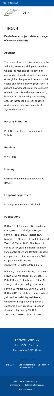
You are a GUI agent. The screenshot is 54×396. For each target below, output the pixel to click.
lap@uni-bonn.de (27, 340)
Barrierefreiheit (25, 389)
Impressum (15, 385)
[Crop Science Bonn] (10, 12)
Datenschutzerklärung (34, 385)
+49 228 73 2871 (27, 345)
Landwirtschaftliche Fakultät (27, 366)
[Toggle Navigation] (48, 12)
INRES (9, 365)
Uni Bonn (42, 365)
